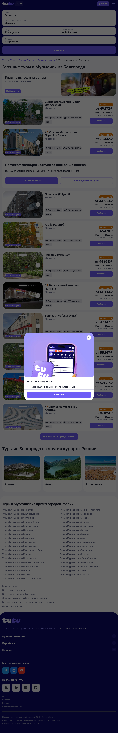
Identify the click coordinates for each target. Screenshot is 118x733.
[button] (59, 395)
